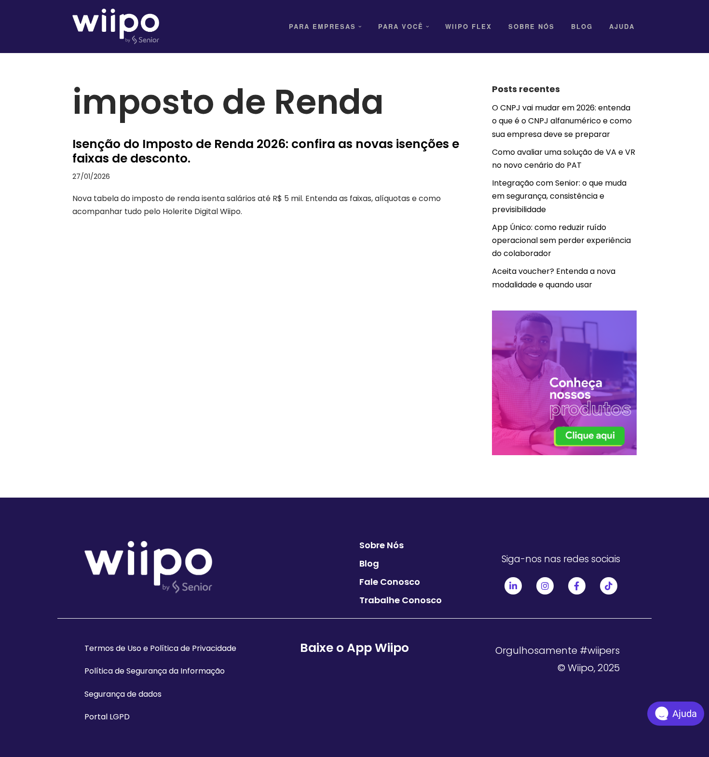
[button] (360, 26)
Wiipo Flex (468, 26)
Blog (582, 26)
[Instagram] (545, 586)
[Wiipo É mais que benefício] (115, 26)
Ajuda (622, 26)
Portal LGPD (107, 716)
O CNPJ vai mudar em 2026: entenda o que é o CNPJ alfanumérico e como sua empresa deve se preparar (562, 120)
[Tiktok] (608, 586)
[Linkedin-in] (513, 586)
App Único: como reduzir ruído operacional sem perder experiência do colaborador (561, 240)
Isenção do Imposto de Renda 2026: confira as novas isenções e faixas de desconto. (265, 151)
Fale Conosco (389, 582)
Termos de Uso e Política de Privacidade (160, 648)
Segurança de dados (123, 694)
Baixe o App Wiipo (354, 647)
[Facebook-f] (577, 586)
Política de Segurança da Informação (154, 670)
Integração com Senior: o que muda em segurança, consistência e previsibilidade (559, 196)
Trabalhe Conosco (400, 600)
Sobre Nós (531, 26)
